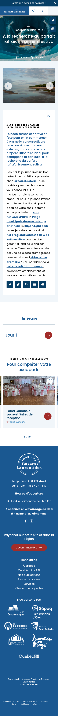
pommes (39, 3)
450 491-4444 (37, 481)
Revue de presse (29, 579)
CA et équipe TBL (29, 570)
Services (29, 584)
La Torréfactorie (25, 181)
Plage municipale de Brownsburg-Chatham (26, 221)
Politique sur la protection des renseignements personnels (25, 701)
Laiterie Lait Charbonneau (25, 266)
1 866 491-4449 (37, 485)
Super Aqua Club (36, 226)
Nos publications (29, 575)
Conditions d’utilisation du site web (26, 704)
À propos (29, 566)
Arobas (34, 684)
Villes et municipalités (29, 588)
